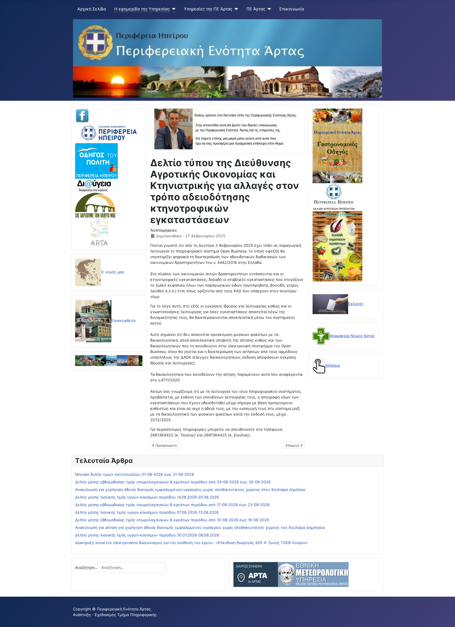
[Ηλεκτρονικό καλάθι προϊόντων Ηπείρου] (334, 196)
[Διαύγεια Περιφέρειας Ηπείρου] (94, 185)
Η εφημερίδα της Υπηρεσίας (142, 8)
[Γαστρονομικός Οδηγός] (337, 145)
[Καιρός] (291, 574)
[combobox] (131, 567)
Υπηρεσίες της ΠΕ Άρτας (208, 8)
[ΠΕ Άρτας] (268, 9)
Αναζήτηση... (86, 567)
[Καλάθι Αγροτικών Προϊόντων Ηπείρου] (337, 245)
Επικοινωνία (291, 8)
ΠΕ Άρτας (255, 8)
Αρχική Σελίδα (91, 8)
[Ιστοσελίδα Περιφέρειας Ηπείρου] (108, 132)
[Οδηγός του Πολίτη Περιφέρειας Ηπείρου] (96, 160)
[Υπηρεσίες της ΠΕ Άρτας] (235, 9)
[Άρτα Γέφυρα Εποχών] (99, 231)
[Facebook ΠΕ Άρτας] (82, 115)
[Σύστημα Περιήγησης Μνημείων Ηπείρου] (95, 204)
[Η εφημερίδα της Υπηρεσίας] (173, 9)
